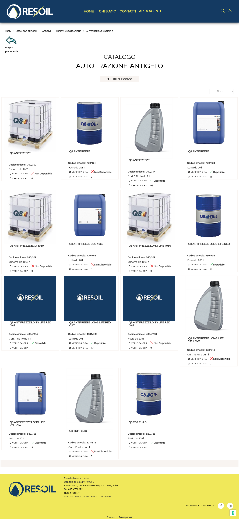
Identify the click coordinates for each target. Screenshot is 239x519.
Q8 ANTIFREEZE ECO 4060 (27, 245)
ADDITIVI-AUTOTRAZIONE (68, 31)
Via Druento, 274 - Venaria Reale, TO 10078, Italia (91, 485)
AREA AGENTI (150, 11)
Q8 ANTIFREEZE (20, 153)
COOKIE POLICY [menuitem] (192, 506)
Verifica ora (20, 174)
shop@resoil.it (71, 493)
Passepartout (125, 517)
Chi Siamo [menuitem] (107, 11)
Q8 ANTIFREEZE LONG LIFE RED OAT (30, 324)
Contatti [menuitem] (128, 11)
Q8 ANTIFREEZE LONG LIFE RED (209, 244)
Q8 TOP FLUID (78, 431)
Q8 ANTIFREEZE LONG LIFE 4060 (150, 245)
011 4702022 (75, 489)
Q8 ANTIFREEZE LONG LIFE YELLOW (206, 340)
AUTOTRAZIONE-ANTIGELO (99, 31)
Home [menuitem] (89, 11)
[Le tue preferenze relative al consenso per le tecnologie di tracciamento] (233, 513)
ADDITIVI (46, 31)
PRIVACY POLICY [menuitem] (207, 506)
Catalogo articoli (26, 31)
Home (8, 31)
